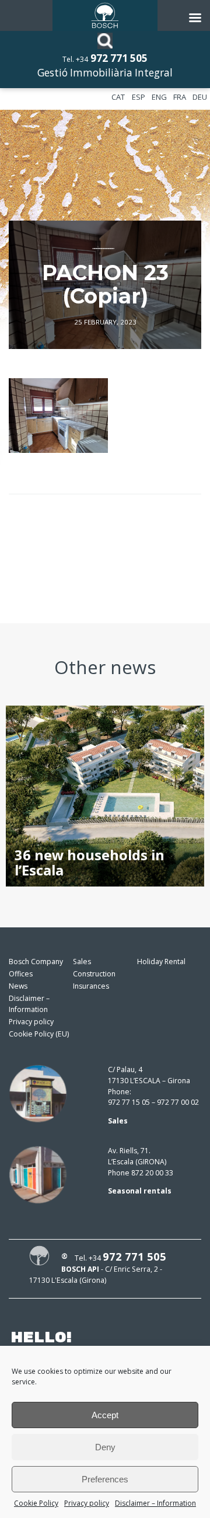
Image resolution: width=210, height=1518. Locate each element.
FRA (179, 97)
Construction (94, 974)
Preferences (105, 1479)
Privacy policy (86, 1503)
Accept (105, 1415)
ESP (138, 97)
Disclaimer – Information (155, 1503)
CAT (118, 97)
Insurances (91, 986)
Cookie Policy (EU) (39, 1034)
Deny (105, 1447)
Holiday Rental (161, 961)
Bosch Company (36, 961)
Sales (82, 961)
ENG (159, 97)
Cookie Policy (36, 1503)
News (18, 986)
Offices (21, 974)
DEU (199, 97)
